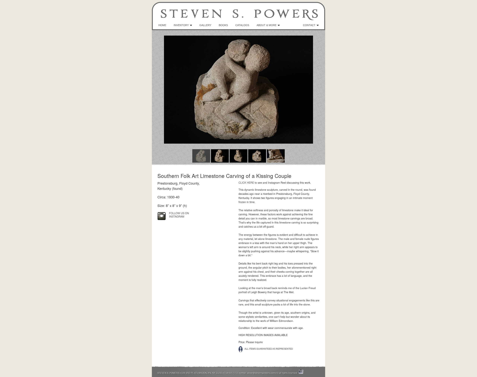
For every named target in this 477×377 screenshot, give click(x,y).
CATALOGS (242, 25)
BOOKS (223, 25)
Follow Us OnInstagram (179, 214)
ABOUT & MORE (267, 25)
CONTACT (309, 25)
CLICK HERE (246, 182)
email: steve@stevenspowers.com (258, 373)
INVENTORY (181, 25)
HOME (162, 25)
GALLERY (205, 25)
